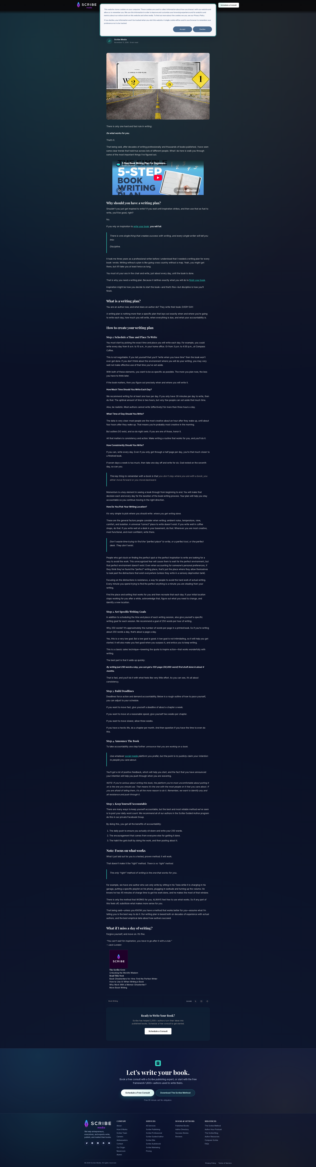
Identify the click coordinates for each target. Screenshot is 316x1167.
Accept (182, 29)
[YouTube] (109, 1143)
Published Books (182, 1126)
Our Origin (121, 1147)
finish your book (197, 280)
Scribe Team (122, 1133)
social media (131, 756)
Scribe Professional (154, 1133)
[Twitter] (86, 1143)
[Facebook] (103, 1143)
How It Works (122, 1129)
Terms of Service (225, 1163)
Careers (120, 1136)
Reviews (178, 1136)
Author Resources (212, 1136)
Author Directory (182, 1129)
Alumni (119, 1155)
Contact (120, 1144)
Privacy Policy (210, 1163)
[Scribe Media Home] (86, 5)
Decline (202, 29)
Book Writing (113, 1001)
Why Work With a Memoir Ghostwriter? (127, 984)
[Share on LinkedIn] (201, 1001)
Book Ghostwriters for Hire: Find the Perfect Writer (133, 978)
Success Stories (181, 1133)
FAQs (207, 1144)
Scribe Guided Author (155, 1136)
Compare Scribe (211, 1140)
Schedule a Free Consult (137, 1093)
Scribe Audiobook (153, 1144)
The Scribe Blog (211, 1133)
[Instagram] (92, 1143)
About (119, 1126)
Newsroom (121, 1151)
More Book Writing (118, 987)
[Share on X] (195, 1001)
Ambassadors (122, 1140)
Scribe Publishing (153, 1129)
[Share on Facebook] (207, 1001)
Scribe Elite (150, 1140)
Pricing (149, 1151)
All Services (151, 1126)
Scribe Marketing (153, 1147)
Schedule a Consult (158, 1031)
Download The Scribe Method (175, 1093)
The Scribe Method (213, 1126)
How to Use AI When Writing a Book (126, 981)
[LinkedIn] (98, 1143)
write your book (141, 226)
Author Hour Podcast (213, 1129)
